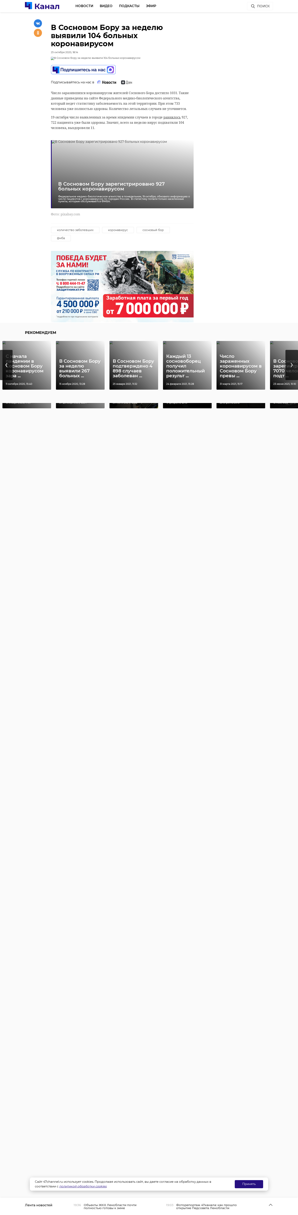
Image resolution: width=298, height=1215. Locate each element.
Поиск (263, 6)
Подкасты (129, 6)
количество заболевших (75, 230)
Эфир (151, 6)
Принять (249, 1184)
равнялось (172, 117)
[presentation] (6, 365)
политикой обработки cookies (82, 1186)
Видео (106, 6)
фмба (61, 238)
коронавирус (118, 230)
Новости (84, 6)
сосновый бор (153, 230)
